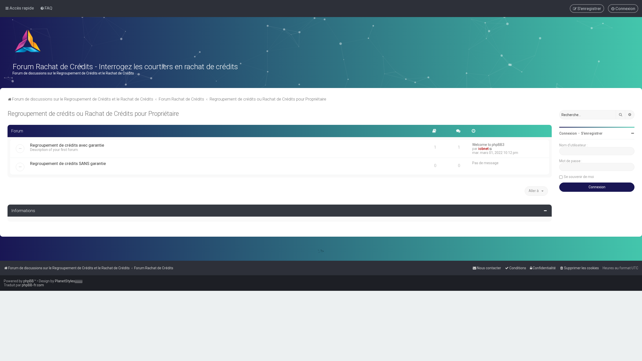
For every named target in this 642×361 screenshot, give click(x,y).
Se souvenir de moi (579, 177)
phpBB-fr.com (33, 285)
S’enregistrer (592, 133)
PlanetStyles (65, 281)
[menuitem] (46, 8)
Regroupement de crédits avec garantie (67, 145)
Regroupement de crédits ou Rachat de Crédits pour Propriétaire (93, 113)
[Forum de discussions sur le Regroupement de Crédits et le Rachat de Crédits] (28, 42)
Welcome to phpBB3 (488, 145)
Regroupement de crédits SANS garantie (68, 163)
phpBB (28, 281)
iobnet (483, 149)
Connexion (568, 133)
